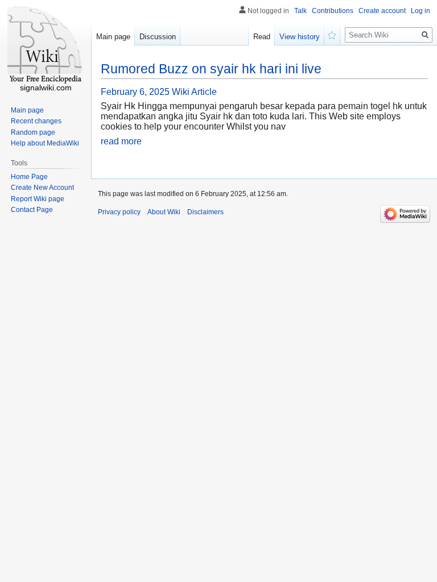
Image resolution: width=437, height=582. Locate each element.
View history (299, 36)
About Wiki (163, 212)
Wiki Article (194, 92)
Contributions (332, 11)
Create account (382, 11)
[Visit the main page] (45, 45)
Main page (113, 36)
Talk (300, 11)
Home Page (29, 177)
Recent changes (36, 121)
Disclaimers (205, 212)
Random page (33, 132)
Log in (420, 11)
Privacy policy (119, 212)
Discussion (157, 36)
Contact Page (32, 210)
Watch (332, 34)
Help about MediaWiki (45, 143)
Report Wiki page (37, 199)
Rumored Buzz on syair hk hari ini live (211, 68)
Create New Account (42, 188)
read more (121, 141)
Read (261, 36)
